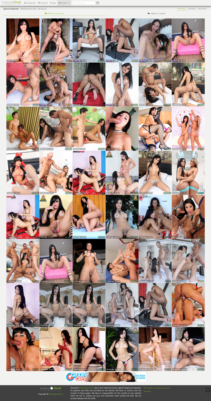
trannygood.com (56, 394)
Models (64, 3)
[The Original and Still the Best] (105, 381)
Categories (30, 3)
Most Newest (182, 9)
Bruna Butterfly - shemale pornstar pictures (157, 388)
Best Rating (192, 9)
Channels (44, 3)
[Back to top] (208, 390)
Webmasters (147, 391)
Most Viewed (202, 9)
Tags (54, 3)
